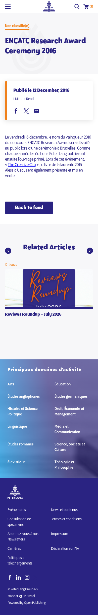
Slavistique (17, 462)
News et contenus (64, 510)
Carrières (14, 549)
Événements (17, 510)
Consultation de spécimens (19, 522)
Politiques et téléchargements (20, 560)
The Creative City (22, 165)
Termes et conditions (66, 519)
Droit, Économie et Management (69, 411)
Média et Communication (67, 429)
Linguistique (17, 427)
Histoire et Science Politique (23, 411)
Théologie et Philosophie (64, 465)
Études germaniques (71, 397)
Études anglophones (24, 397)
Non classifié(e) (17, 26)
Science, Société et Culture (70, 447)
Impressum (59, 534)
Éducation (63, 384)
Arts (11, 384)
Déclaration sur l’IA (65, 549)
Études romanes (20, 444)
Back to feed (29, 207)
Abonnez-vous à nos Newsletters (23, 536)
